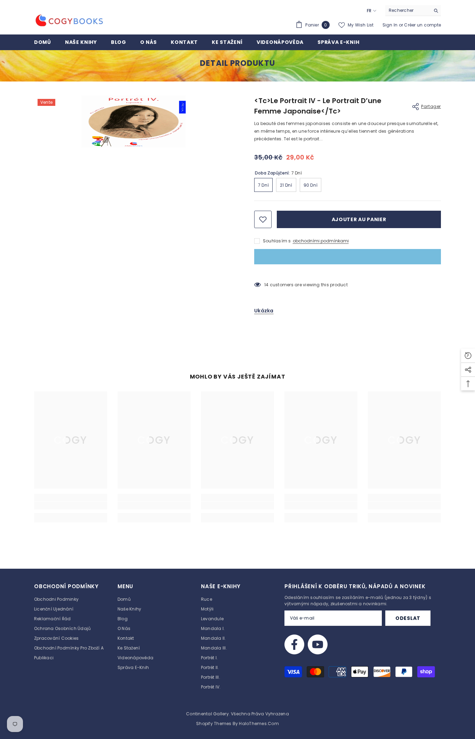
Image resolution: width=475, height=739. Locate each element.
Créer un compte (422, 25)
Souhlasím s (277, 241)
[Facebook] (294, 644)
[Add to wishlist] (263, 219)
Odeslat (407, 618)
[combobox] (407, 10)
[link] (70, 505)
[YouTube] (318, 644)
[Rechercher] (413, 10)
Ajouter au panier (359, 219)
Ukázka (264, 310)
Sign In (391, 25)
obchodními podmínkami (321, 241)
